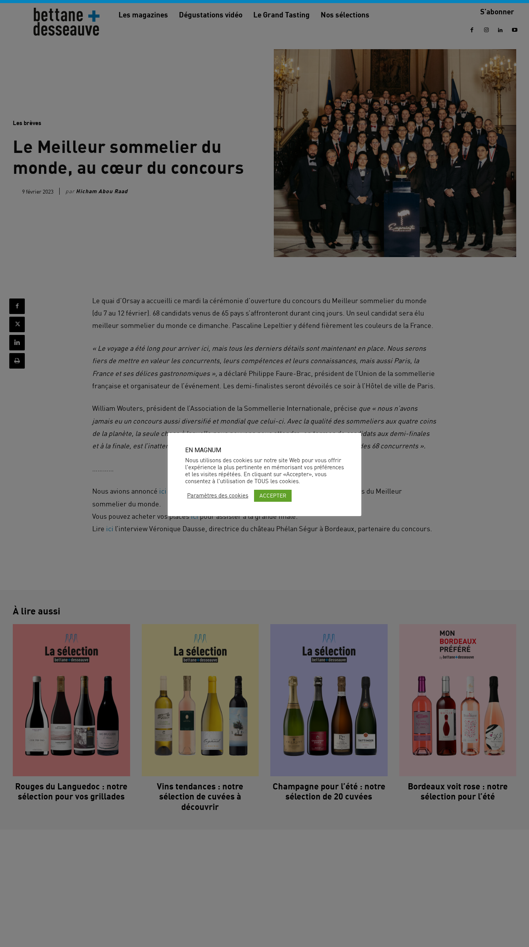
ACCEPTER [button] (272, 495)
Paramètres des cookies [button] (217, 495)
